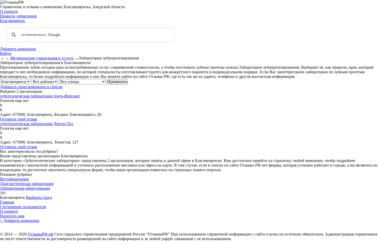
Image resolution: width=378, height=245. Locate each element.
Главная (7, 202)
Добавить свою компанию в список (31, 87)
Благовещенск (12, 20)
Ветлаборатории (14, 179)
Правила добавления (18, 16)
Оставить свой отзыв (18, 119)
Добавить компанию (18, 49)
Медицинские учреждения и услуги (42, 58)
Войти (5, 53)
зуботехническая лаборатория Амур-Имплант (40, 96)
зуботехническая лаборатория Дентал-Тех (36, 123)
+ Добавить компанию (19, 220)
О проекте (9, 11)
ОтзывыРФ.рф (40, 234)
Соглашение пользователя (23, 207)
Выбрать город (39, 197)
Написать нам (12, 216)
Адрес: (6, 114)
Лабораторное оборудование (25, 188)
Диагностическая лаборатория (26, 183)
